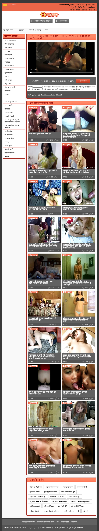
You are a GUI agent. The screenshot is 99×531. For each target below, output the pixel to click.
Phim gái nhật (8, 527)
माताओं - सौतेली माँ (10, 116)
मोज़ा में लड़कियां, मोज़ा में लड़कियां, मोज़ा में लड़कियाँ (12, 121)
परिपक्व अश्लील (9, 58)
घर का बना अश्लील (10, 40)
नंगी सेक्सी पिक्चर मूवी (52, 487)
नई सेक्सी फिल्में (8, 30)
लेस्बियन (7, 109)
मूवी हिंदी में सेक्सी (34, 511)
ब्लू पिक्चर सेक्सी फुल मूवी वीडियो (80, 501)
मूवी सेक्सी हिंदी (62, 506)
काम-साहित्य (8, 55)
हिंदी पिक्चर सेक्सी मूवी (47, 527)
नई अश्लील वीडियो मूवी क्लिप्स (45, 522)
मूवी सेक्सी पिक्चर (49, 506)
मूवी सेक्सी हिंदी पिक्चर (77, 506)
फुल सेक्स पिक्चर (34, 492)
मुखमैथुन (7, 62)
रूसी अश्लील (8, 80)
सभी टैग (7, 156)
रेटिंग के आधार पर (35, 30)
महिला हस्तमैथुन (9, 138)
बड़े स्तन (7, 51)
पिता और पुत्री (9, 149)
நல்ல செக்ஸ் (90, 5)
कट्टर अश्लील (9, 105)
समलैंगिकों (7, 91)
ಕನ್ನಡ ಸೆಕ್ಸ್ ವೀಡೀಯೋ (78, 7)
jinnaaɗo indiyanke (66, 5)
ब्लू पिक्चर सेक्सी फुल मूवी (60, 501)
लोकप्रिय (74, 522)
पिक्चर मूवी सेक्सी (68, 487)
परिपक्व (7, 94)
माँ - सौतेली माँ (8, 135)
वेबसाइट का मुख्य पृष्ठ (28, 522)
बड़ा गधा (7, 142)
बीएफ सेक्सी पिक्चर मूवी (68, 492)
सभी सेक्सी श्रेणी (9, 153)
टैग (57, 522)
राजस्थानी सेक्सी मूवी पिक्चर (52, 511)
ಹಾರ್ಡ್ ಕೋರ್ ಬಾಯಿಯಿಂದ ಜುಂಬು (82, 10)
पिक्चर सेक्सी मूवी (82, 487)
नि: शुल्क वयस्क (61, 527)
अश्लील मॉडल (9, 131)
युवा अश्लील (8, 73)
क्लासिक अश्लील (9, 66)
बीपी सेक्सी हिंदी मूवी (74, 497)
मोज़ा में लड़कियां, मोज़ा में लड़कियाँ (12, 126)
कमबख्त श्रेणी (65, 522)
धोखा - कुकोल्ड (9, 146)
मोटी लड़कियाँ (9, 112)
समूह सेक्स (8, 84)
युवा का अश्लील (9, 69)
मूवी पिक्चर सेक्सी (35, 506)
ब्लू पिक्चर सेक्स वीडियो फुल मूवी (39, 501)
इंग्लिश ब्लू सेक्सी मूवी (36, 487)
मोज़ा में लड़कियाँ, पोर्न (11, 102)
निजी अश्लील (8, 48)
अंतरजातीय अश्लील (10, 87)
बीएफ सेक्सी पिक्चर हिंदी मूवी (38, 497)
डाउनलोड (83, 81)
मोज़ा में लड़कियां (9, 44)
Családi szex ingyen (19, 527)
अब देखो (21, 30)
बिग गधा (7, 76)
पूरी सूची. (85, 511)
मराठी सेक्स (91, 7)
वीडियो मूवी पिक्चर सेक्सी (71, 511)
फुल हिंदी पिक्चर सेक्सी (50, 492)
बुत (5, 98)
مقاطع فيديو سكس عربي (34, 527)
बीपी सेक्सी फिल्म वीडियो (57, 497)
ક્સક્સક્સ (80, 5)
